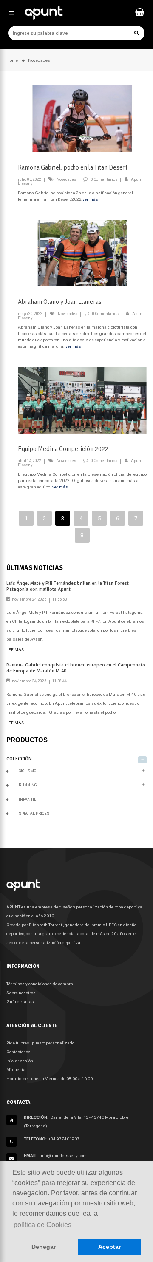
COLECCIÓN (19, 759)
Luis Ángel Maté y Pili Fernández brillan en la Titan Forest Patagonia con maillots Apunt (67, 586)
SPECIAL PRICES (34, 813)
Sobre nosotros (21, 992)
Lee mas (15, 650)
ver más (90, 199)
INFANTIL (27, 799)
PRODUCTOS (27, 739)
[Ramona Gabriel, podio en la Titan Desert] (82, 119)
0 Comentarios (104, 179)
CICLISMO (27, 771)
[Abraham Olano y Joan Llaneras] (82, 253)
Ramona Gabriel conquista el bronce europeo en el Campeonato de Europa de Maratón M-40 (75, 668)
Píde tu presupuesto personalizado (40, 1043)
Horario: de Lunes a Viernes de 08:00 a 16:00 (49, 1078)
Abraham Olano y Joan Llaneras (60, 302)
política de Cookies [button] (42, 1224)
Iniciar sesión (19, 1060)
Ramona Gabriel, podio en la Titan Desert (73, 167)
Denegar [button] (43, 1246)
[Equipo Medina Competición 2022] (82, 400)
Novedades (66, 179)
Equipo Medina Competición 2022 (63, 449)
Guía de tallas (20, 1001)
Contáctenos (18, 1051)
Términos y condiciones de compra (39, 983)
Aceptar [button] (109, 1246)
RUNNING (28, 785)
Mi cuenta (16, 1069)
